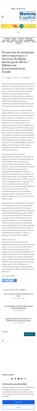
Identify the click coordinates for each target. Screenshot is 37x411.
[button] (9, 17)
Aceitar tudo (18, 402)
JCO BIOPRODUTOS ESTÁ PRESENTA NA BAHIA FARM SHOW (18, 307)
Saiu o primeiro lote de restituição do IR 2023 (18, 295)
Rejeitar (18, 407)
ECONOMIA (26, 78)
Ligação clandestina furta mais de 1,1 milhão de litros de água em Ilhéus (18, 320)
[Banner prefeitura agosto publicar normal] (18, 26)
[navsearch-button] (18, 33)
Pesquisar (5, 331)
